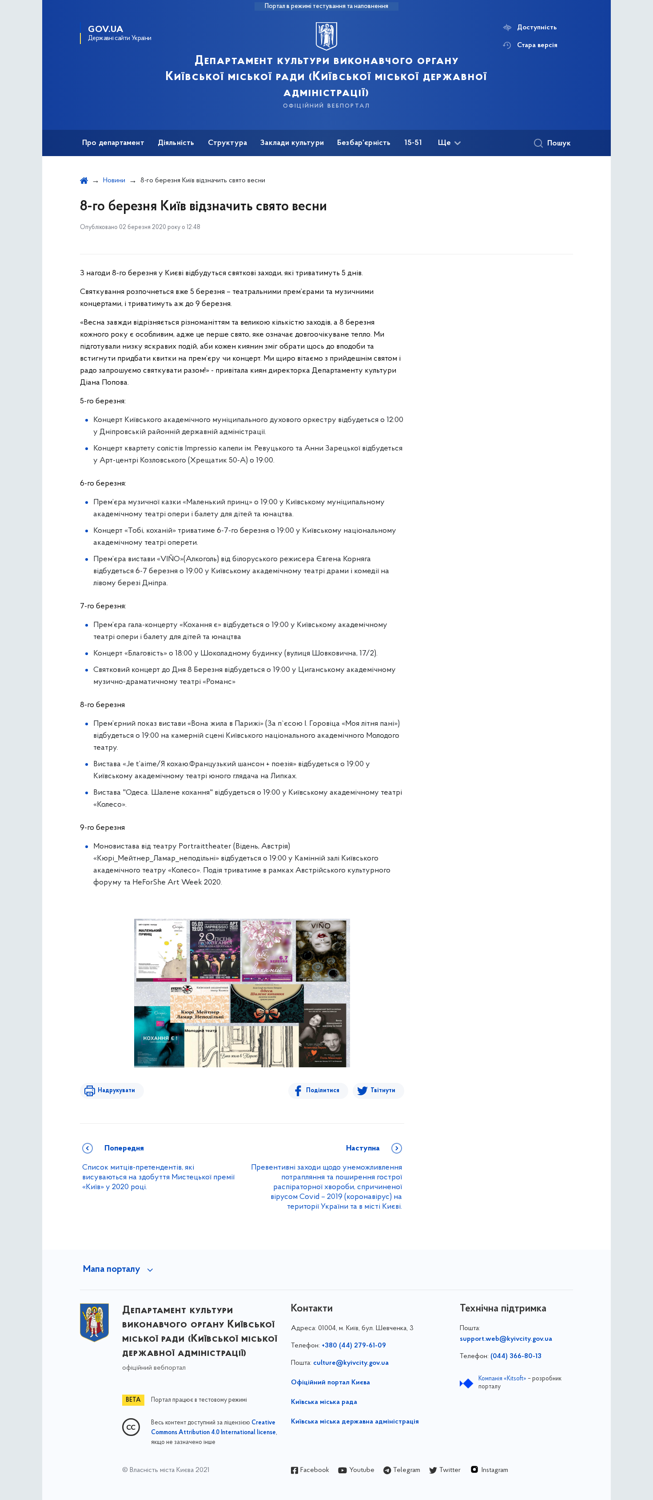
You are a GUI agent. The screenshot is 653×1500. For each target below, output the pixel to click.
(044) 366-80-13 (516, 1356)
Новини (114, 180)
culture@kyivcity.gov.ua (351, 1363)
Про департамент (113, 143)
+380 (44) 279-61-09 (354, 1345)
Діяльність (176, 143)
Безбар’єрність (364, 143)
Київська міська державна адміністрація (355, 1421)
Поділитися (322, 1090)
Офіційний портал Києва (330, 1382)
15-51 (413, 143)
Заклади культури (292, 143)
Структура (227, 143)
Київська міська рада (324, 1402)
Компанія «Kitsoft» (502, 1378)
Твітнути (382, 1090)
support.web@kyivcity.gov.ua (506, 1339)
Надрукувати (116, 1090)
